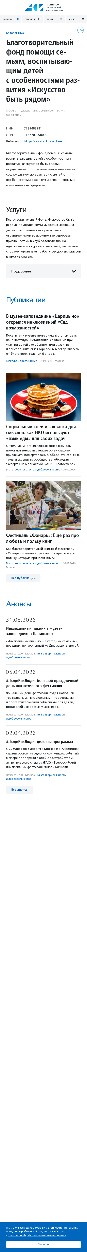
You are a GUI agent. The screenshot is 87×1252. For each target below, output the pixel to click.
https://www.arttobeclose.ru (45, 141)
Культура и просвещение (21, 360)
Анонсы (18, 604)
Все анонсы (19, 790)
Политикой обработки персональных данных (37, 1235)
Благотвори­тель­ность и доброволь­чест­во (33, 469)
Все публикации (23, 578)
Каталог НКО (15, 33)
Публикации (25, 300)
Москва (59, 360)
